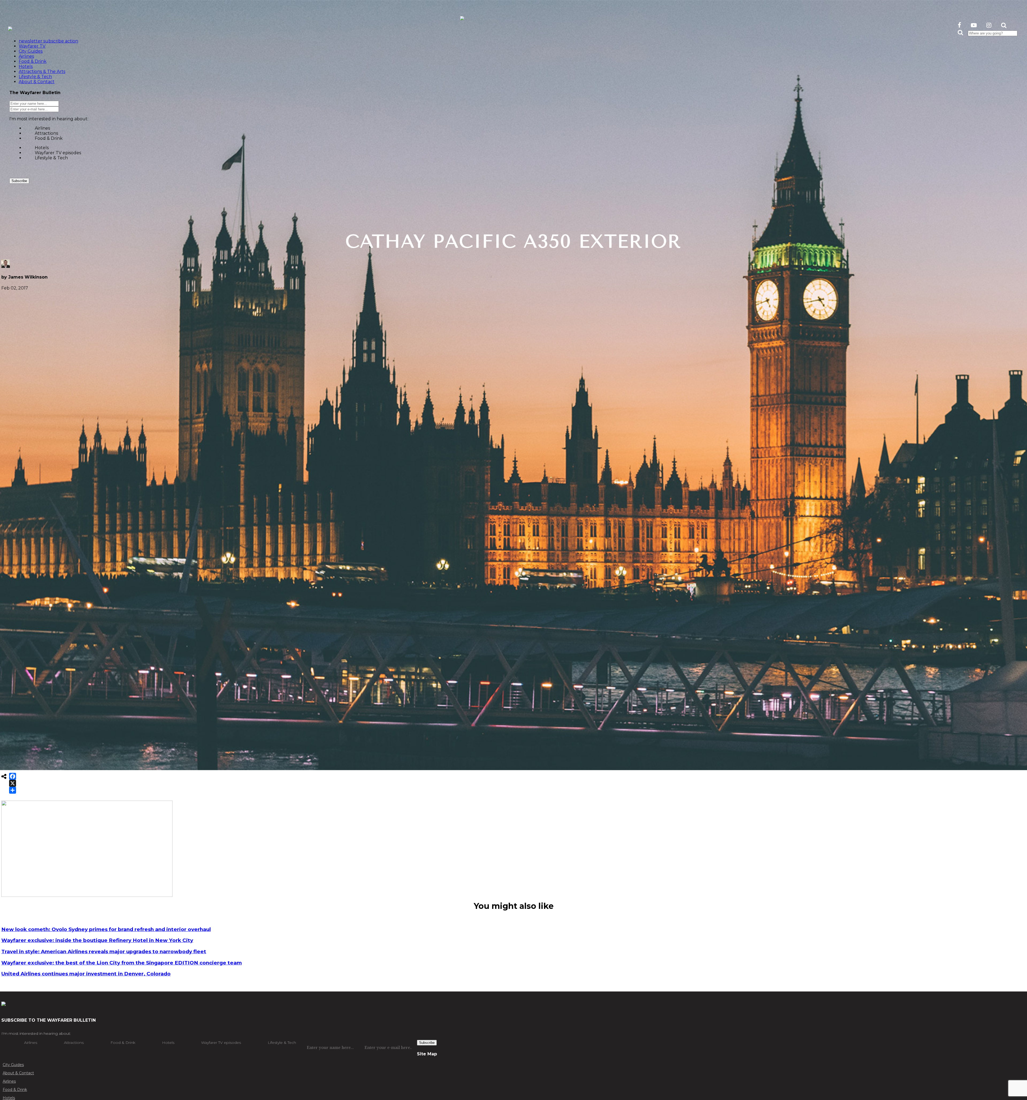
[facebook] (959, 25)
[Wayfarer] (3, 1003)
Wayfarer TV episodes (58, 152)
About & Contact (18, 1073)
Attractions (46, 133)
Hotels (42, 147)
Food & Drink (49, 138)
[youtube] (973, 25)
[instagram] (989, 25)
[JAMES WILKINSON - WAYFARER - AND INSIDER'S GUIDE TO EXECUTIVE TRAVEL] (462, 17)
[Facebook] (12, 776)
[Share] (12, 790)
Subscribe (19, 181)
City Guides (13, 1064)
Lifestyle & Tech (51, 157)
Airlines (42, 128)
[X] (12, 783)
